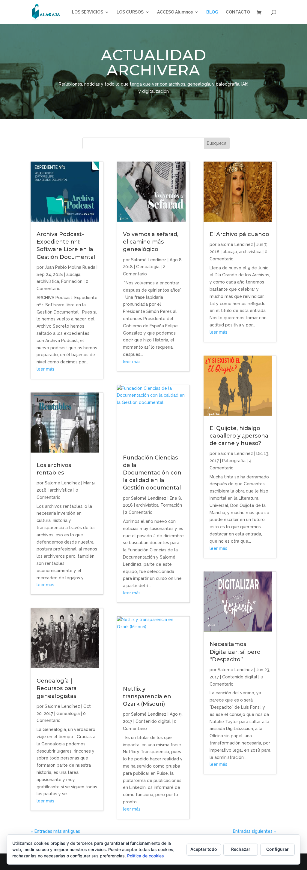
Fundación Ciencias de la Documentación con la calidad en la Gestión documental (152, 472)
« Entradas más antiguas (55, 831)
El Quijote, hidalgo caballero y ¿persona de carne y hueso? (239, 436)
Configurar (277, 849)
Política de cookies (145, 855)
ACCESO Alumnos (175, 12)
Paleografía (234, 460)
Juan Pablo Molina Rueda (70, 267)
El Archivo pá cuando (239, 234)
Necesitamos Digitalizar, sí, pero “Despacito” (235, 651)
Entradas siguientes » (254, 831)
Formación (71, 281)
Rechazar (240, 849)
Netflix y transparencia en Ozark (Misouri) (147, 696)
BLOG (212, 12)
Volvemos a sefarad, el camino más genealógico (150, 242)
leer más (45, 369)
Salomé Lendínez (62, 482)
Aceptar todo (203, 849)
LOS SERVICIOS (87, 12)
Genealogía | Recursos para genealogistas (57, 688)
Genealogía (68, 713)
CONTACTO (238, 12)
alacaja (73, 274)
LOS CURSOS (130, 12)
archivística (48, 281)
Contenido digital (153, 721)
